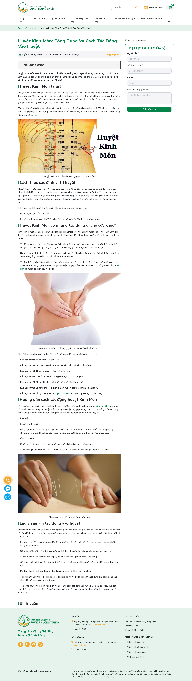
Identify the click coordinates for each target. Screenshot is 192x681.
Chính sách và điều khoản (138, 647)
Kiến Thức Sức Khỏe (150, 18)
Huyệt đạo (33, 28)
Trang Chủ (21, 20)
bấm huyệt (101, 406)
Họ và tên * (133, 53)
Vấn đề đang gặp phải (138, 89)
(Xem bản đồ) (98, 624)
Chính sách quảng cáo (136, 652)
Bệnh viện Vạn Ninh (135, 657)
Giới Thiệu (38, 18)
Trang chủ (22, 28)
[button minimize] (117, 65)
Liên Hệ (170, 20)
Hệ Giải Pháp (57, 18)
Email (130, 77)
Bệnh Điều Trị (100, 20)
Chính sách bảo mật (135, 642)
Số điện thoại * (135, 65)
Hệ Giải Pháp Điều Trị (79, 20)
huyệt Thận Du (62, 393)
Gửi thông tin (149, 109)
